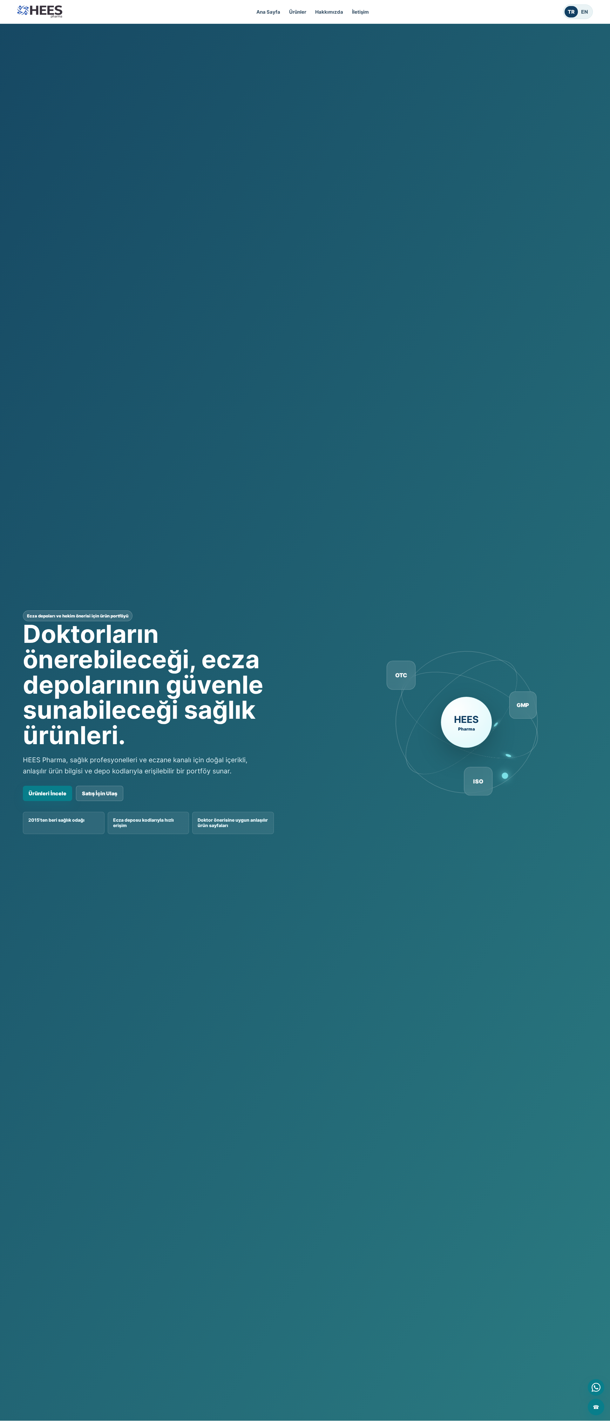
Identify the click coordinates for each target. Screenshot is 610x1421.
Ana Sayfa (268, 12)
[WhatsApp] (596, 1387)
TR (571, 12)
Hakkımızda (329, 12)
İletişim (360, 12)
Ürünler (297, 12)
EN (584, 12)
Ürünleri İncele (47, 793)
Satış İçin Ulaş (99, 793)
